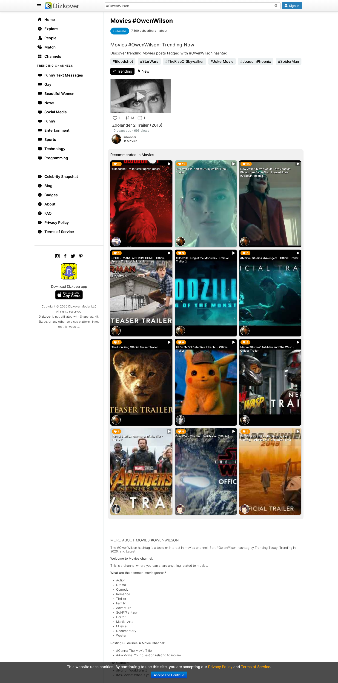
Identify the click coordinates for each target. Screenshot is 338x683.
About (49, 204)
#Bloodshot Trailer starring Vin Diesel (136, 169)
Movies (120, 20)
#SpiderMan (288, 61)
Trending (124, 71)
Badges (51, 195)
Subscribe (119, 31)
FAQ (48, 213)
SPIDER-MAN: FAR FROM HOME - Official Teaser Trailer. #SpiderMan (138, 259)
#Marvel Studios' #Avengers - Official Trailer (269, 258)
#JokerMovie (222, 61)
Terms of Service (59, 231)
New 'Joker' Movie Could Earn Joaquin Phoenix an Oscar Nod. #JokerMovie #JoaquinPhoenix (265, 172)
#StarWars (149, 61)
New (144, 71)
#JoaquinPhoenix (255, 61)
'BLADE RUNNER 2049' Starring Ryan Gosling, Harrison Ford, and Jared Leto (265, 438)
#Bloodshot (123, 61)
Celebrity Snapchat (61, 176)
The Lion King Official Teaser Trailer (135, 347)
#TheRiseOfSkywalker (184, 61)
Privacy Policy (56, 222)
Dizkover (66, 6)
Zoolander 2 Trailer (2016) (137, 125)
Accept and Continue (169, 675)
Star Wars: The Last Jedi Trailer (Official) (202, 436)
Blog (48, 185)
